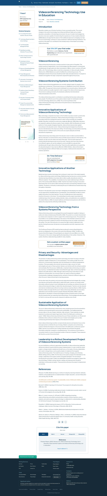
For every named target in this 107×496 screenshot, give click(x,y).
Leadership (56, 21)
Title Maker (44, 474)
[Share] (65, 422)
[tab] (43, 434)
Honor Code (55, 489)
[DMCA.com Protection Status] (68, 489)
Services (20, 463)
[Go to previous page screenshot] (20, 142)
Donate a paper (56, 468)
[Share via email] (62, 422)
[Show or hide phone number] (32, 2)
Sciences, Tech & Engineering (56, 19)
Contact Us (32, 468)
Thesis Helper (33, 476)
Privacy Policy (32, 489)
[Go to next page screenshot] (33, 142)
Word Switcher (22, 476)
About (43, 466)
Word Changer (33, 474)
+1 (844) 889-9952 (70, 465)
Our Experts (21, 466)
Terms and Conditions (23, 489)
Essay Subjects (56, 464)
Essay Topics (55, 466)
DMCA (61, 489)
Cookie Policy (40, 489)
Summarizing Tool (56, 474)
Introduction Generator (46, 476)
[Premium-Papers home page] (24, 2)
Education (52, 21)
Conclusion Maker (22, 474)
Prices (31, 463)
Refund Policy (48, 489)
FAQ (20, 468)
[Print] (59, 422)
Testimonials (44, 463)
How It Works (33, 466)
